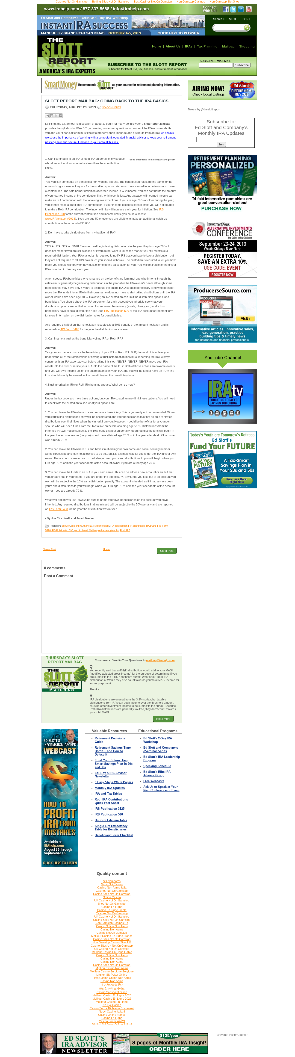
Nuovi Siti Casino (112, 884)
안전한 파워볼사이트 (112, 988)
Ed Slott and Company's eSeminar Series (160, 749)
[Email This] (47, 115)
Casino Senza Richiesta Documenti (112, 1008)
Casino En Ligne (111, 907)
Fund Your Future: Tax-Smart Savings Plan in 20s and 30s (114, 764)
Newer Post (49, 549)
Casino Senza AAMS (112, 1021)
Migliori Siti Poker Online (111, 974)
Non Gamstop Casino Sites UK (112, 942)
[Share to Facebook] (60, 115)
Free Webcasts (153, 781)
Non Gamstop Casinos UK (111, 923)
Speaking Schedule (157, 766)
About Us (173, 46)
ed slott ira (76, 525)
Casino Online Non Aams (112, 926)
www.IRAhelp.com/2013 (60, 218)
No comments (111, 107)
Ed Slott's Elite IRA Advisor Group (157, 773)
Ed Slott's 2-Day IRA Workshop (157, 740)
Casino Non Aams (111, 929)
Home (156, 46)
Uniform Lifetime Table (111, 820)
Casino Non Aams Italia (112, 887)
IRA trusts (150, 525)
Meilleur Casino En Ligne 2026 (111, 995)
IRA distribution (136, 525)
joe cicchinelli (81, 530)
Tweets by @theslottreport (204, 109)
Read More (163, 718)
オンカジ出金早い (112, 984)
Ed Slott (66, 525)
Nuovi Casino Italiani (112, 1011)
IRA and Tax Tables (108, 793)
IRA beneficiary (101, 525)
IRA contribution (118, 525)
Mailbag (228, 46)
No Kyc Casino (112, 1005)
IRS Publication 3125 (109, 808)
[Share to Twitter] (56, 115)
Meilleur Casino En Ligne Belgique (112, 971)
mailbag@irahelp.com (160, 660)
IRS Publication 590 (116, 311)
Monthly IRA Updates (110, 788)
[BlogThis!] (51, 115)
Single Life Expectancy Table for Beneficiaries (111, 827)
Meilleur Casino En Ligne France (112, 936)
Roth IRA (125, 530)
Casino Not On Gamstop (112, 932)
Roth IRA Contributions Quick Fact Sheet (111, 801)
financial (87, 525)
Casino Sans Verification (112, 992)
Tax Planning (207, 46)
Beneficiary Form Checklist (114, 835)
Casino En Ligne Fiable (112, 910)
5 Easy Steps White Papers (114, 782)
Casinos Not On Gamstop (112, 890)
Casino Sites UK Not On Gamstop (112, 945)
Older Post (166, 550)
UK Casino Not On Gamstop (111, 900)
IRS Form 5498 (69, 329)
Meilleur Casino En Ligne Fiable (112, 952)
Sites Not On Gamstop (112, 903)
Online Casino (112, 897)
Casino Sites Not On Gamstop (111, 894)
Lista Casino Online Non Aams (112, 978)
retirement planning (108, 530)
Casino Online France (112, 1014)
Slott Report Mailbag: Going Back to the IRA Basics (106, 101)
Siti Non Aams (112, 881)
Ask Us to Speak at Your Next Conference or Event (161, 788)
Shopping (247, 46)
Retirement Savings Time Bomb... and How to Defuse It (113, 751)
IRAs (188, 46)
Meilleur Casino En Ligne (112, 1002)
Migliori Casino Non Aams (112, 968)
